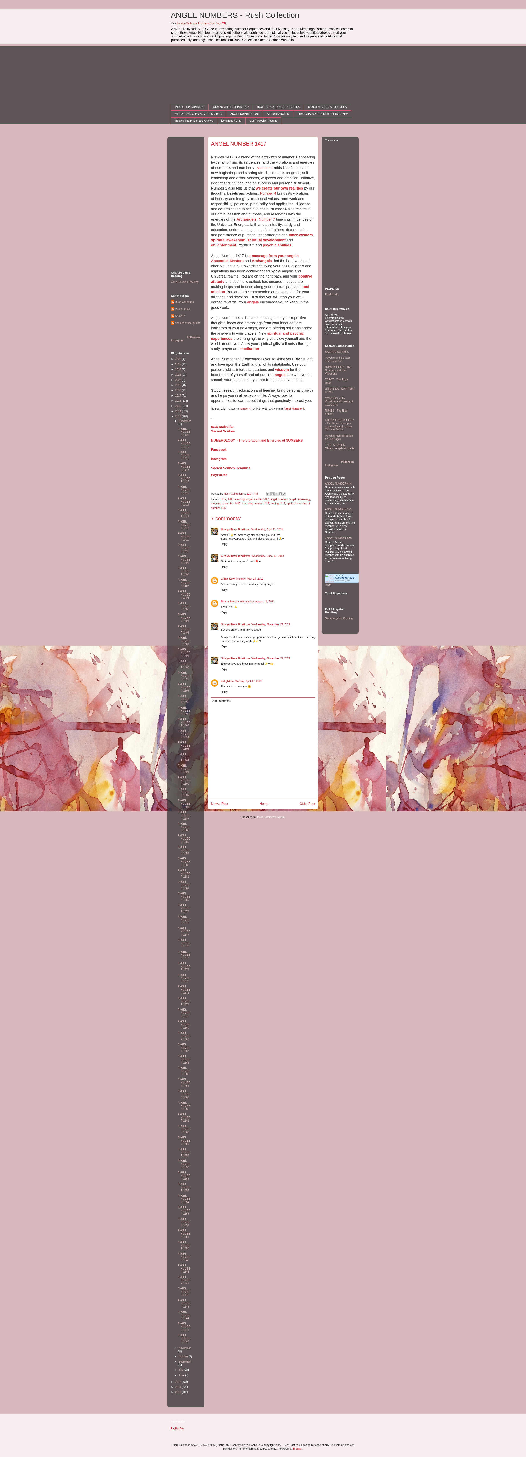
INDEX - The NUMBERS (189, 107)
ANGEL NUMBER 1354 (184, 1199)
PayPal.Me (219, 475)
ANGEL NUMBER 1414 (184, 501)
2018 (178, 390)
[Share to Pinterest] (284, 494)
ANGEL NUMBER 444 (338, 483)
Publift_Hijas (182, 308)
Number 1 (265, 168)
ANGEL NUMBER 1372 (184, 989)
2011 (178, 1387)
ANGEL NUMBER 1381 (184, 885)
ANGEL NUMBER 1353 (184, 1210)
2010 (178, 1392)
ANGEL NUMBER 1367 (184, 1047)
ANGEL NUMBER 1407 (184, 583)
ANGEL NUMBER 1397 (184, 699)
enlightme (227, 681)
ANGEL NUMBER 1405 (184, 606)
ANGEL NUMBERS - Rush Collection (235, 15)
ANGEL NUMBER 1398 (184, 687)
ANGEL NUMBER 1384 (184, 850)
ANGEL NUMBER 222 (338, 509)
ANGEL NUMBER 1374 (184, 966)
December (185, 420)
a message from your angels (274, 256)
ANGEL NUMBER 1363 (184, 1094)
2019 (178, 385)
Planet (345, 577)
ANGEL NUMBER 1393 (184, 745)
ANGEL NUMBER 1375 (184, 955)
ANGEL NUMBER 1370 (184, 1013)
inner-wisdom (301, 235)
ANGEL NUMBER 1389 (184, 792)
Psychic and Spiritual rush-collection (337, 359)
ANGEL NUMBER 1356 (184, 1175)
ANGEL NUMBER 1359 (184, 1140)
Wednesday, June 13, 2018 (267, 555)
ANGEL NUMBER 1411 (184, 536)
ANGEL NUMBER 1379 (184, 908)
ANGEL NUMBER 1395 (184, 722)
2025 (178, 364)
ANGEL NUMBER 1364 (184, 1082)
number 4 (245, 408)
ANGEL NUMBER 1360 (184, 1129)
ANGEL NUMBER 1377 (184, 931)
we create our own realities (279, 188)
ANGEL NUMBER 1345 (184, 1303)
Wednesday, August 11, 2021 (257, 601)
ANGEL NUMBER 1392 (184, 757)
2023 (178, 374)
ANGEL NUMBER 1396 (184, 711)
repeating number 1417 (255, 503)
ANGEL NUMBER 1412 (184, 525)
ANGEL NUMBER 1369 (184, 1024)
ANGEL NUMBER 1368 (184, 1036)
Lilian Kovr (228, 578)
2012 (178, 1381)
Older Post (307, 803)
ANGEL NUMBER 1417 (184, 466)
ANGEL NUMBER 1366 (184, 1059)
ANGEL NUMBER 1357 (184, 1164)
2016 (178, 400)
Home (264, 803)
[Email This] (268, 494)
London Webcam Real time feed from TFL (202, 23)
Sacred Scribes (223, 431)
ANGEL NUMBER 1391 (184, 769)
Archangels (246, 219)
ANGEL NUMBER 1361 (184, 1117)
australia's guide (342, 580)
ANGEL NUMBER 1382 (184, 873)
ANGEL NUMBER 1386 (184, 827)
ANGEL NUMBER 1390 (184, 780)
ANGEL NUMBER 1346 (184, 1291)
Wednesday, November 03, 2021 (270, 624)
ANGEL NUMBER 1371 (184, 1001)
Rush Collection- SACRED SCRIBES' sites (322, 114)
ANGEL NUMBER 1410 (184, 548)
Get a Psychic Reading (184, 281)
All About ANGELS (278, 114)
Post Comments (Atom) (271, 817)
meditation (249, 349)
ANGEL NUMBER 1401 (184, 652)
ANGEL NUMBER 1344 (184, 1315)
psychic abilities (277, 245)
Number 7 (267, 219)
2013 (178, 416)
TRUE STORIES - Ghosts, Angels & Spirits (339, 446)
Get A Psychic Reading (263, 120)
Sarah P (180, 315)
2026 (178, 359)
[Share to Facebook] (280, 494)
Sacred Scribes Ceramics (230, 468)
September (185, 1361)
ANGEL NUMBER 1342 (184, 1338)
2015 (178, 405)
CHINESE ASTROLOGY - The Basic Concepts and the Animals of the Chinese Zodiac (339, 425)
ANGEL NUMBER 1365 (184, 1071)
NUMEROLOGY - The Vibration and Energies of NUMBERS (257, 440)
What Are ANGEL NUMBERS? (231, 107)
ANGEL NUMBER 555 (338, 538)
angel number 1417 (257, 499)
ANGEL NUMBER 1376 (184, 943)
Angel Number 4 (294, 408)
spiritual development (266, 240)
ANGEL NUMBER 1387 (184, 815)
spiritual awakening (228, 240)
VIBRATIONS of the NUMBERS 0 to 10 (198, 114)
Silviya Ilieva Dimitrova (235, 529)
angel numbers (279, 499)
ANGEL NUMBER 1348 (184, 1268)
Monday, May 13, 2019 (249, 578)
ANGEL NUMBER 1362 (184, 1106)
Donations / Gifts (231, 120)
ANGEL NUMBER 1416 (184, 478)
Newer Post (219, 803)
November (185, 1347)
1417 (223, 499)
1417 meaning (236, 499)
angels (253, 302)
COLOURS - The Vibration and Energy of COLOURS (339, 401)
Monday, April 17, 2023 (248, 681)
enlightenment (223, 245)
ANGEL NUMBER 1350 (184, 1245)
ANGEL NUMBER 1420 (184, 432)
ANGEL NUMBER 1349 (184, 1257)
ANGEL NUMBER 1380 (184, 896)
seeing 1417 (278, 503)
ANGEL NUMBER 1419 (184, 443)
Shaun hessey (230, 601)
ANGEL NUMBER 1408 (184, 571)
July (181, 1369)
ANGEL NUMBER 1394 (184, 734)
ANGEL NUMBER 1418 (184, 455)
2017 (178, 395)
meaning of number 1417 (225, 503)
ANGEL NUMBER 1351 (184, 1233)
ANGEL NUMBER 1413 (184, 513)
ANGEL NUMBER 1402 (184, 641)
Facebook (219, 449)
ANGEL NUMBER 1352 (184, 1222)
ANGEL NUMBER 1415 (184, 490)
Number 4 (268, 193)
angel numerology (300, 499)
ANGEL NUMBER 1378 (184, 920)
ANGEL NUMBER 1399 (184, 676)
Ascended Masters (227, 261)
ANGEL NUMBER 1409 (184, 559)
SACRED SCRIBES (337, 351)
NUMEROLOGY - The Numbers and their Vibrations (338, 370)
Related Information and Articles (194, 120)
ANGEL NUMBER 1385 (184, 838)
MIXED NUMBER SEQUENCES (327, 107)
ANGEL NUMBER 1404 (184, 617)
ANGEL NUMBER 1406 (184, 594)
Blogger (297, 1448)
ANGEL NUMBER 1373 (184, 978)
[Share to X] (276, 494)
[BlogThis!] (272, 494)
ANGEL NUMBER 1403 (184, 629)
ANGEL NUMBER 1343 (184, 1326)
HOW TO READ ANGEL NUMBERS (278, 107)
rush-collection (222, 426)
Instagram (219, 459)
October (184, 1356)
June (182, 1375)
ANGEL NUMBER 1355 (184, 1187)
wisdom (282, 370)
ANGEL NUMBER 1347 (184, 1280)
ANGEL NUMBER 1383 (184, 861)
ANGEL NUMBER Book (244, 114)
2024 (178, 369)
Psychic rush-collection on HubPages (339, 437)
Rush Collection (184, 301)
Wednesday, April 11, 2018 (267, 529)
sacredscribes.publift (187, 322)
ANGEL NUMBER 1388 (184, 803)
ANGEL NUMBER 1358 (184, 1152)
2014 (178, 411)
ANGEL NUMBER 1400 (184, 664)
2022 (178, 380)
